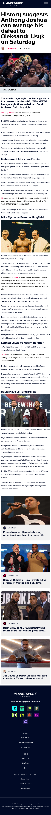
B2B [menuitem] (25, 733)
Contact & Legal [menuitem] (25, 775)
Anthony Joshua (7, 112)
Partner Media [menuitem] (25, 738)
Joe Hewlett (11, 48)
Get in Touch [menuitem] (25, 779)
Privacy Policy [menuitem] (25, 789)
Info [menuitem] (26, 754)
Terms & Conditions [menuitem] (25, 784)
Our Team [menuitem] (25, 763)
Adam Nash (12, 528)
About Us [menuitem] (25, 758)
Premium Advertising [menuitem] (25, 742)
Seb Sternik (12, 671)
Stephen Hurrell (13, 576)
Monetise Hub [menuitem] (25, 747)
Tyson (16, 278)
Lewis (3, 355)
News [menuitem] (25, 768)
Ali (2, 198)
